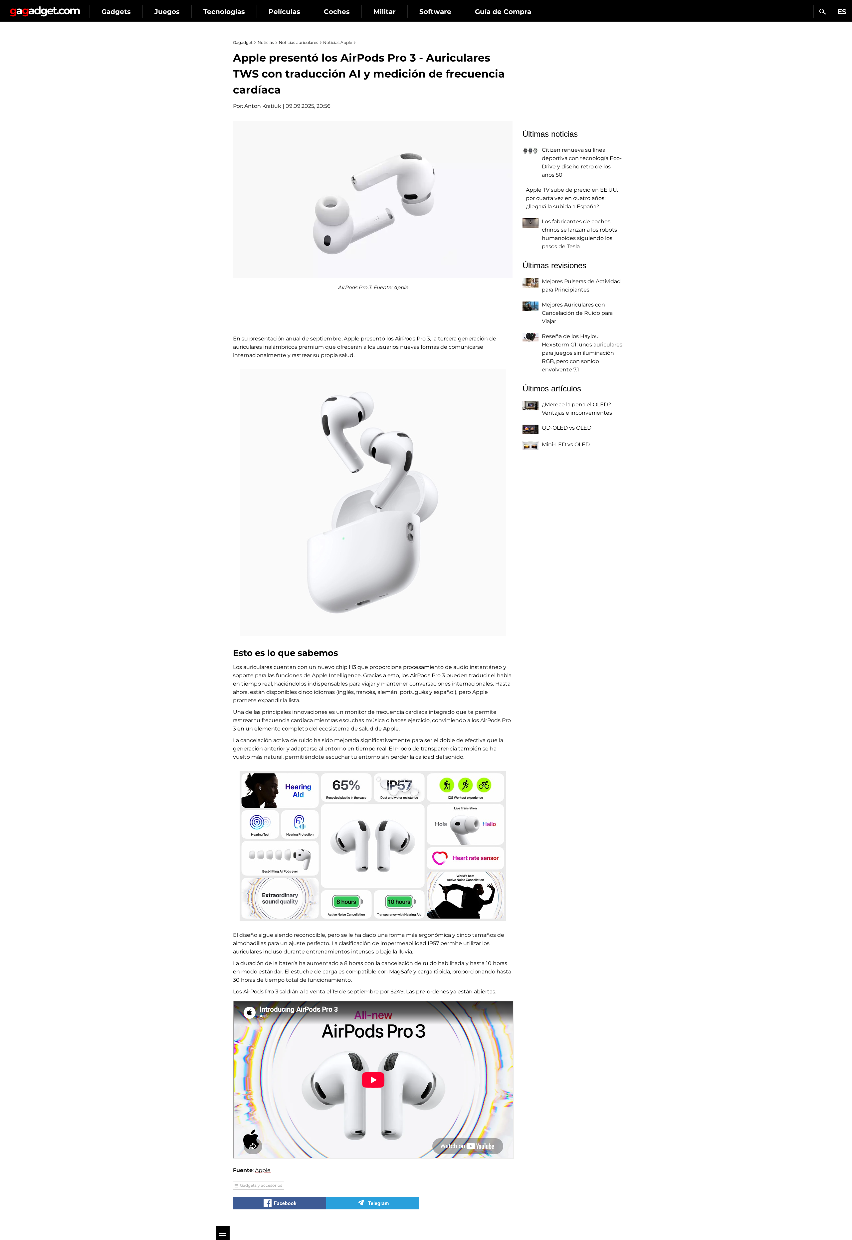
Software (435, 12)
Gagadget (45, 9)
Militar (384, 12)
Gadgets (116, 12)
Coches (337, 12)
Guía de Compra (503, 12)
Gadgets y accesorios (261, 1185)
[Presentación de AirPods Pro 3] (373, 502)
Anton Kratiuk (262, 106)
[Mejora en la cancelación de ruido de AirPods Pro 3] (373, 846)
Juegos (167, 12)
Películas (284, 12)
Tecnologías (224, 12)
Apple (263, 1170)
